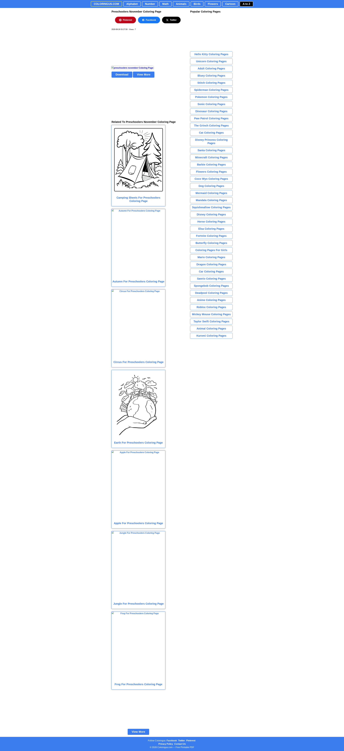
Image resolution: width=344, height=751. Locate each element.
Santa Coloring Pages (211, 150)
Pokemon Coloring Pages (211, 97)
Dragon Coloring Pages (211, 264)
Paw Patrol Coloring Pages (211, 118)
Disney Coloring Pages (211, 214)
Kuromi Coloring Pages (211, 335)
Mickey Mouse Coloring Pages (211, 314)
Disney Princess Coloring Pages (211, 141)
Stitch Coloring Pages (211, 82)
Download (122, 74)
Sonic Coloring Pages (211, 104)
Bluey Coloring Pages (211, 75)
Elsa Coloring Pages (211, 228)
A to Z (246, 3)
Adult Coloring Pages (211, 68)
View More (143, 74)
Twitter (173, 20)
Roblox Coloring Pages (211, 307)
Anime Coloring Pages (211, 300)
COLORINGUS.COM (106, 3)
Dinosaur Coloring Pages (211, 111)
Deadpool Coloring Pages (211, 292)
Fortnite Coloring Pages (211, 235)
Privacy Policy (165, 744)
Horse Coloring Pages (211, 221)
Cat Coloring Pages (211, 132)
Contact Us (180, 744)
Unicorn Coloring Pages (211, 61)
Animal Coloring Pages (211, 328)
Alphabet (132, 3)
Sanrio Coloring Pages (211, 278)
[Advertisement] (132, 48)
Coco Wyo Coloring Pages (211, 178)
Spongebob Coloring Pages (211, 285)
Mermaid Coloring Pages (211, 193)
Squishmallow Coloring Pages (211, 207)
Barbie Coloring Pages (211, 164)
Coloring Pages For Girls (211, 250)
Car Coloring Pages (211, 271)
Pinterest (127, 20)
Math (165, 3)
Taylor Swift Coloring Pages (211, 321)
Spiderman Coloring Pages (211, 89)
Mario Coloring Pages (211, 257)
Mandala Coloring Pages (211, 200)
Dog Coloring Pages (211, 185)
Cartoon (230, 3)
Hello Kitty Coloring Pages (211, 54)
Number (150, 3)
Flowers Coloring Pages (211, 171)
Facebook (151, 20)
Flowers (213, 3)
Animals (181, 3)
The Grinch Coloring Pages (211, 125)
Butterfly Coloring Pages (211, 242)
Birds (197, 3)
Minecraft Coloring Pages (211, 157)
